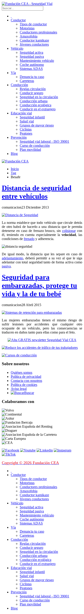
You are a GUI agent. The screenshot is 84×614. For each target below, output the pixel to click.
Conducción (19, 85)
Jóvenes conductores (34, 44)
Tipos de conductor (33, 24)
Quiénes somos (21, 372)
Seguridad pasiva (32, 56)
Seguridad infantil (32, 117)
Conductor (18, 20)
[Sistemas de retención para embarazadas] (32, 312)
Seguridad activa (31, 52)
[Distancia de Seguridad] (20, 215)
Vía (13, 73)
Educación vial (21, 113)
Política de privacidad (26, 376)
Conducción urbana (33, 101)
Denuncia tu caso (32, 77)
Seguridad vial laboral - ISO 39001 (44, 141)
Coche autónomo (32, 65)
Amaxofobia (28, 36)
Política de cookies (24, 385)
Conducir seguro (31, 93)
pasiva (6, 266)
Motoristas (27, 28)
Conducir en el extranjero (38, 109)
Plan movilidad (30, 149)
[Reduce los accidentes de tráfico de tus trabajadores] (42, 348)
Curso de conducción (35, 145)
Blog (14, 154)
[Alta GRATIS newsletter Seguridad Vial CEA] (42, 340)
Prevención (19, 137)
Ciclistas (26, 129)
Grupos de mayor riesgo (37, 125)
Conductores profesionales (38, 32)
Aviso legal (19, 389)
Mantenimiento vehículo (37, 60)
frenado (29, 239)
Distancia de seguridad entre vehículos (36, 192)
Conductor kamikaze (34, 40)
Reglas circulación (33, 89)
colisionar (69, 231)
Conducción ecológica (35, 105)
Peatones (26, 133)
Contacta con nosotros (26, 381)
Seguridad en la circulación (39, 97)
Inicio (15, 169)
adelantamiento (12, 258)
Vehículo (17, 48)
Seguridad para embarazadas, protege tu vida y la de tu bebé (39, 285)
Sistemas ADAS (31, 69)
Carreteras (27, 81)
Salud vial (27, 121)
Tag (13, 173)
